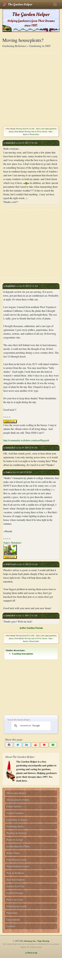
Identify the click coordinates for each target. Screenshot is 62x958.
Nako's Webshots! (12, 542)
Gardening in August (17, 819)
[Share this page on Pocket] (44, 744)
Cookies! (11, 926)
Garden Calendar (15, 813)
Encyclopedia (13, 919)
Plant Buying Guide (17, 859)
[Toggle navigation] (55, 4)
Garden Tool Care (16, 886)
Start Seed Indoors (16, 879)
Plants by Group (15, 839)
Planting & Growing (17, 833)
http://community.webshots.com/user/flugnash (26, 440)
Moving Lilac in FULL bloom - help (38, 131)
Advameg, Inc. (30, 940)
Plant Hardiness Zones (18, 866)
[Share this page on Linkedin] (27, 744)
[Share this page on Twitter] (18, 744)
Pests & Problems (15, 873)
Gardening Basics (15, 826)
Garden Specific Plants (18, 846)
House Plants (13, 853)
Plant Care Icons (15, 899)
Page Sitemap (43, 940)
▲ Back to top (31, 952)
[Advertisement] (31, 87)
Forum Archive (14, 806)
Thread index (34, 134)
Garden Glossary (15, 893)
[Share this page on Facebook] (9, 744)
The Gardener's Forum (18, 799)
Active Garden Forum (31, 628)
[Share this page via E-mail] (53, 744)
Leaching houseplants (22, 653)
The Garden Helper (19, 4)
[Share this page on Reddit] (35, 744)
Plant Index (12, 913)
